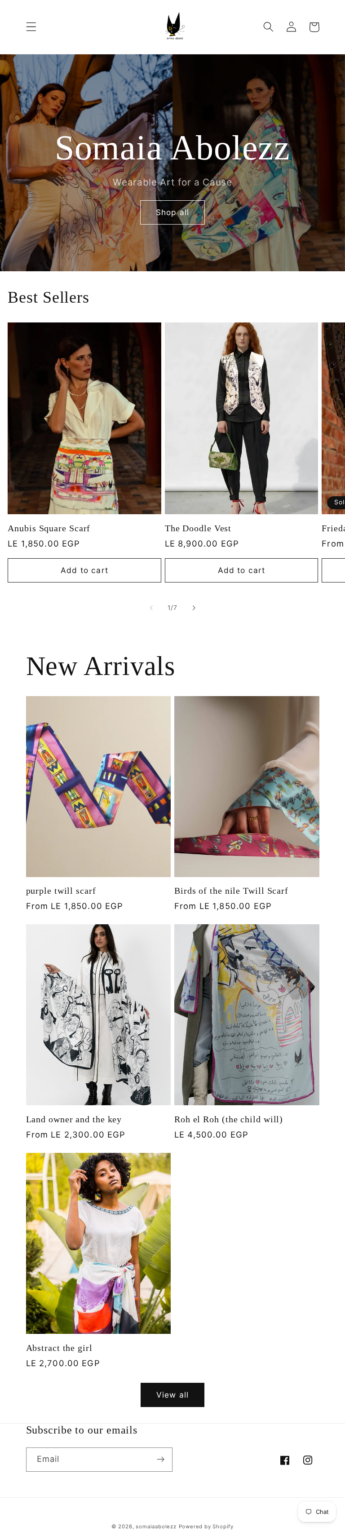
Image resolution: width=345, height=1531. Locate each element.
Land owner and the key (74, 1119)
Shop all (172, 212)
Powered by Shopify (206, 1526)
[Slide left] (151, 608)
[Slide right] (193, 608)
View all (172, 1394)
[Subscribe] (160, 1459)
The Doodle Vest (198, 528)
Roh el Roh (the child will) (228, 1119)
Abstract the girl (59, 1348)
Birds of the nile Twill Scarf (231, 891)
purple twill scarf (61, 891)
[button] (31, 27)
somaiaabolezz (156, 1526)
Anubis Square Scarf (49, 528)
